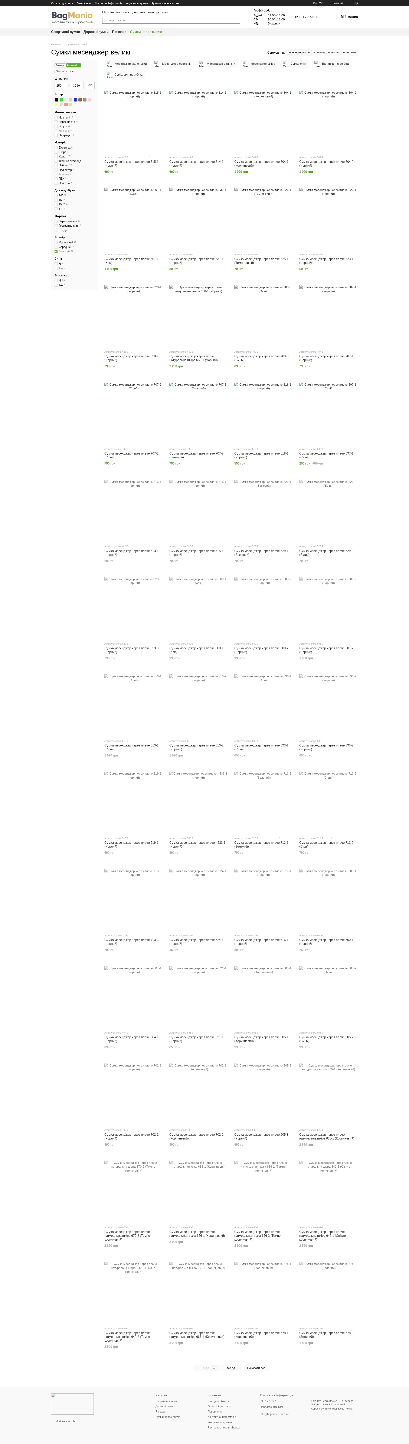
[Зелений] (61, 100)
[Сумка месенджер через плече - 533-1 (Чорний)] (198, 801)
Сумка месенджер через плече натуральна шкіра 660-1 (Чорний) (193, 358)
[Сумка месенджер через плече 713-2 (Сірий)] (328, 801)
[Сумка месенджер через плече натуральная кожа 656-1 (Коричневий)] (198, 1190)
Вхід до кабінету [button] (218, 1401)
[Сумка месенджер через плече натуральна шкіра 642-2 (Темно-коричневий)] (133, 1291)
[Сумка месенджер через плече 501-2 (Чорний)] (328, 606)
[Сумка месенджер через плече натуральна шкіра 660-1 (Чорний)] (198, 314)
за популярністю (299, 52)
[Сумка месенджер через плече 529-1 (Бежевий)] (263, 509)
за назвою (349, 52)
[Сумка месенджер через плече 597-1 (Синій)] (328, 412)
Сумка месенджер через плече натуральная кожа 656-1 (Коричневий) (197, 1233)
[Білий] (66, 100)
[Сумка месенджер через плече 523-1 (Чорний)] (328, 217)
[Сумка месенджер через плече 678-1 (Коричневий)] (263, 1291)
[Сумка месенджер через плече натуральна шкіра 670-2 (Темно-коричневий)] (133, 1190)
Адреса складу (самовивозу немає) (332, 1408)
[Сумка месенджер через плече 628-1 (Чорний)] (133, 314)
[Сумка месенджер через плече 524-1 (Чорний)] (198, 898)
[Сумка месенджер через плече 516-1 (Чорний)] (263, 898)
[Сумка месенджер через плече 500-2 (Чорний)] (263, 606)
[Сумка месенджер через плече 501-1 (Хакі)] (133, 217)
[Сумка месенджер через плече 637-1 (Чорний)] (198, 217)
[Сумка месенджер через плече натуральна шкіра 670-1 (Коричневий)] (328, 1093)
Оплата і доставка (62, 3)
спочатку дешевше (326, 52)
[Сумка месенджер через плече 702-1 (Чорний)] (133, 1093)
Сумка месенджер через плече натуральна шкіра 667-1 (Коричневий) (196, 1334)
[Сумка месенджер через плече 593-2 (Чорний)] (328, 704)
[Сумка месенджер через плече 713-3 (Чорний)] (133, 898)
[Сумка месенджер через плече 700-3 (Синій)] (263, 314)
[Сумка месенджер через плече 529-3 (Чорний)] (133, 606)
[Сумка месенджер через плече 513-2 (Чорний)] (198, 704)
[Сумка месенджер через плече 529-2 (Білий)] (328, 509)
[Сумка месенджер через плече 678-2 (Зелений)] (328, 1291)
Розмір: (60, 65)
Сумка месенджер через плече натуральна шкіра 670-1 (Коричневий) (326, 1136)
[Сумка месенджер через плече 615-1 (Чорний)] (133, 120)
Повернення (84, 3)
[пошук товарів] (236, 20)
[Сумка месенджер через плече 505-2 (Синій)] (328, 995)
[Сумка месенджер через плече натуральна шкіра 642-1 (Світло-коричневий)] (328, 1190)
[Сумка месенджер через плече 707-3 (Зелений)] (198, 412)
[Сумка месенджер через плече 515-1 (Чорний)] (198, 509)
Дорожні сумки (96, 32)
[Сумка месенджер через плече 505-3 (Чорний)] (263, 1093)
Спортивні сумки (65, 32)
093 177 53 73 (307, 17)
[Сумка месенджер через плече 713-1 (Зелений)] (263, 801)
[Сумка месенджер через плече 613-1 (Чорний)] (133, 509)
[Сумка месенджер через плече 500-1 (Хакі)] (198, 606)
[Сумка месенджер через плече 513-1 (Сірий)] (133, 704)
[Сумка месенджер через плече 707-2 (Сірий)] (133, 412)
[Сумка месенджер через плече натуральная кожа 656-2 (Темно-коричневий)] (263, 1190)
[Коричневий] (80, 100)
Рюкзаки (119, 32)
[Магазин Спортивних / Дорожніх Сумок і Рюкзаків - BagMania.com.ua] (72, 1404)
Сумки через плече (146, 32)
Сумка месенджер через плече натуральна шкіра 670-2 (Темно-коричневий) (127, 1235)
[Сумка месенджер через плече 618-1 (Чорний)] (263, 412)
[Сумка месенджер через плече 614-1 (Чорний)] (198, 120)
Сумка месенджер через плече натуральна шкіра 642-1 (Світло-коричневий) (323, 1235)
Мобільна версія (65, 1421)
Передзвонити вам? (272, 1406)
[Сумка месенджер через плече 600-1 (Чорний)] (328, 898)
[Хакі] (85, 100)
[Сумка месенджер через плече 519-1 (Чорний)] (133, 801)
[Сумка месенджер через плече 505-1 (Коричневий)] (263, 995)
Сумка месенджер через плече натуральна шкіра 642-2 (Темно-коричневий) (127, 1336)
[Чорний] (57, 100)
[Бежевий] (71, 100)
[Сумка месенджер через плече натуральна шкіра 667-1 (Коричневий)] (198, 1291)
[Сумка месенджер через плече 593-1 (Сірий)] (263, 704)
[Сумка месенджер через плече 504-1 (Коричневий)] (263, 120)
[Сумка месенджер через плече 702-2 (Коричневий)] (198, 1093)
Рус (315, 3)
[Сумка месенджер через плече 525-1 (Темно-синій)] (263, 217)
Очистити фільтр (66, 71)
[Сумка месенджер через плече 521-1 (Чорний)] (198, 995)
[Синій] (75, 100)
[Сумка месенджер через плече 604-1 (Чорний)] (133, 995)
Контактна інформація (108, 3)
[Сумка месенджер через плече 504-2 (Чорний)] (328, 120)
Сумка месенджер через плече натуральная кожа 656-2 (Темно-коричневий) (258, 1235)
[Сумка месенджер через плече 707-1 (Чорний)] (328, 314)
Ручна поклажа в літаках (166, 3)
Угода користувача (137, 3)
